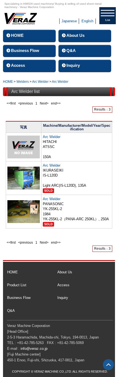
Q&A (71, 50)
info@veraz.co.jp (34, 348)
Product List (16, 285)
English (87, 21)
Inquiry (73, 65)
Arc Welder (40, 82)
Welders (22, 82)
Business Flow (25, 50)
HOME (17, 35)
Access (18, 65)
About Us (75, 35)
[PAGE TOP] (108, 364)
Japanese (69, 21)
